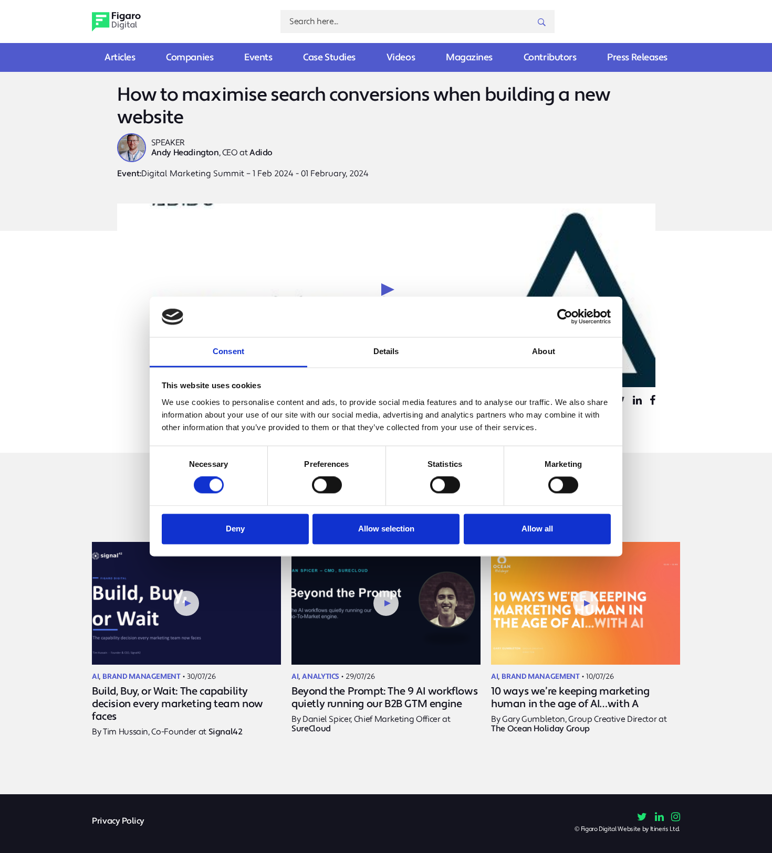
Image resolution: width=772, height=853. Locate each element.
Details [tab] (386, 351)
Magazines (469, 57)
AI (95, 676)
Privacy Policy (118, 821)
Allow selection (386, 528)
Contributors (550, 57)
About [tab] (543, 351)
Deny (235, 528)
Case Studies (329, 57)
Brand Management (141, 676)
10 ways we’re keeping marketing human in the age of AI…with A (570, 698)
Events (258, 57)
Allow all (537, 528)
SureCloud (311, 728)
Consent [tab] (228, 351)
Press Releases (637, 57)
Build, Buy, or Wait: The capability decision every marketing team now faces (177, 704)
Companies (189, 57)
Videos (401, 57)
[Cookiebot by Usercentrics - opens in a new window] (565, 317)
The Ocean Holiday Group (540, 728)
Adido (261, 152)
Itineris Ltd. (665, 829)
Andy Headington (185, 152)
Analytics (320, 676)
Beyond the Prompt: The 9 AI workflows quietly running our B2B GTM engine (384, 698)
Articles (120, 57)
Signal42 (225, 732)
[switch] (327, 485)
